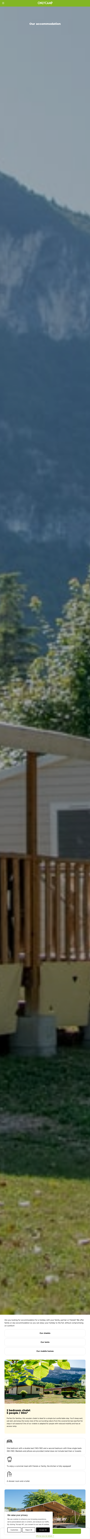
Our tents (45, 1342)
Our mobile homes (45, 1351)
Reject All (28, 1530)
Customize (14, 1530)
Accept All (43, 1530)
